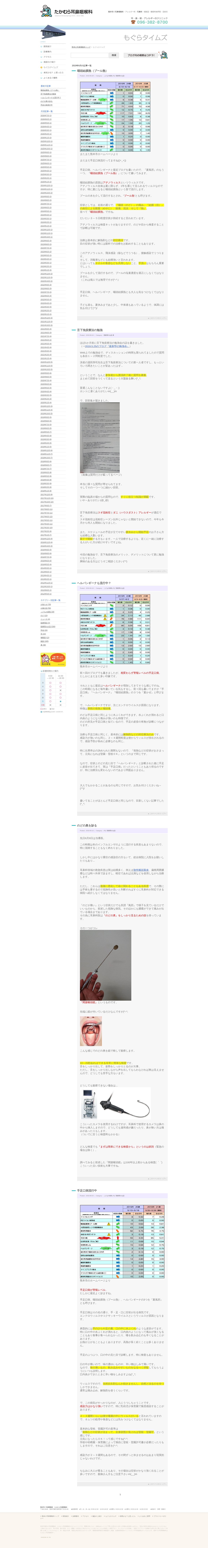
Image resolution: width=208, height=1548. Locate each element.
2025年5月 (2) (46, 167)
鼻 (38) (43, 645)
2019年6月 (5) (46, 428)
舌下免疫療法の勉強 (48, 94)
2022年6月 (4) (46, 296)
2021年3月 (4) (46, 351)
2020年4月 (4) (46, 392)
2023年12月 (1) (46, 230)
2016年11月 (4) (46, 542)
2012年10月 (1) (46, 587)
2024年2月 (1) (46, 222)
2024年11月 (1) (46, 189)
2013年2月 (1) (46, 579)
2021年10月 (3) (46, 325)
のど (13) (44, 616)
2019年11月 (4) (46, 410)
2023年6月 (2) (46, 252)
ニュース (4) (45, 619)
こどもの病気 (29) (47, 612)
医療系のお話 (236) (48, 627)
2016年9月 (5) (46, 550)
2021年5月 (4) (46, 344)
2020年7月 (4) (46, 381)
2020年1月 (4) (46, 403)
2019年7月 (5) (46, 425)
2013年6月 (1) (46, 572)
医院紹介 (66, 1516)
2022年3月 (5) (46, 307)
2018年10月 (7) (46, 458)
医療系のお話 (119, 76)
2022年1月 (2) (46, 314)
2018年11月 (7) (46, 454)
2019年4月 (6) (46, 436)
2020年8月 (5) (46, 377)
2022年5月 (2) (46, 300)
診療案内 (76, 1516)
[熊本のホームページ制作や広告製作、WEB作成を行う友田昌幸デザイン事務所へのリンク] (45, 1538)
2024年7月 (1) (46, 204)
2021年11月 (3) (46, 322)
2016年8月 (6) (46, 553)
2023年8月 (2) (46, 244)
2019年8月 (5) (46, 421)
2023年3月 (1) (46, 263)
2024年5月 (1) (46, 211)
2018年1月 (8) (46, 491)
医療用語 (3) (45, 623)
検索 (114, 55)
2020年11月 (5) (46, 366)
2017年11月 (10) (47, 498)
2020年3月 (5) (46, 395)
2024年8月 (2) (46, 200)
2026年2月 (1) (46, 134)
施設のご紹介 (97, 1516)
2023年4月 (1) (46, 259)
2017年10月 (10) (47, 502)
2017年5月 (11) (46, 520)
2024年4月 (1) (46, 215)
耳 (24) (43, 634)
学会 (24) (44, 630)
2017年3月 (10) (46, 528)
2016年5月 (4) (46, 564)
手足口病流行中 (46, 105)
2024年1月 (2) (46, 226)
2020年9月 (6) (46, 373)
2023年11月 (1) (46, 233)
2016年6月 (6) (46, 561)
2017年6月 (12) (46, 517)
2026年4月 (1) (46, 127)
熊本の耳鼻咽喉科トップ (81, 47)
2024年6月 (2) (46, 208)
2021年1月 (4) (46, 358)
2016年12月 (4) (46, 539)
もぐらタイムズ (110, 1516)
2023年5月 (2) (46, 255)
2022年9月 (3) (46, 285)
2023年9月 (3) (46, 241)
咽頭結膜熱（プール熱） (50, 90)
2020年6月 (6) (46, 384)
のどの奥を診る (46, 101)
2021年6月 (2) (46, 340)
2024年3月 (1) (46, 219)
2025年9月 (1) (46, 152)
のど (113, 76)
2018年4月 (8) (46, 480)
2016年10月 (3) (46, 546)
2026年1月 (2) (46, 138)
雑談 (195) (45, 641)
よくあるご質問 (144, 1516)
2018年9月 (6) (46, 461)
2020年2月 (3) (46, 399)
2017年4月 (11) (46, 524)
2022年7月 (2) (46, 292)
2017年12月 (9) (46, 495)
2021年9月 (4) (46, 329)
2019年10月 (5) (46, 414)
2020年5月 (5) (46, 388)
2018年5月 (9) (46, 476)
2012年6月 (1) (46, 590)
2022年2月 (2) (46, 311)
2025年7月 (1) (46, 160)
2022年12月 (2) (46, 274)
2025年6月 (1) (46, 163)
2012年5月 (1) (46, 594)
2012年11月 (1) (46, 583)
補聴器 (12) (45, 638)
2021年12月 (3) (46, 318)
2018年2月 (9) (46, 487)
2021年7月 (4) (46, 336)
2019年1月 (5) (46, 447)
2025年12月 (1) (46, 141)
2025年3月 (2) (46, 174)
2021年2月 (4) (46, 355)
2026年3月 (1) (46, 130)
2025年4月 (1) (46, 171)
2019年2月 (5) (46, 443)
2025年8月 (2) (46, 156)
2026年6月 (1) (46, 119)
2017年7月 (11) (46, 513)
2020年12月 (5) (46, 362)
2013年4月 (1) (46, 576)
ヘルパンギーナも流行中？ (51, 98)
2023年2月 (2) (46, 266)
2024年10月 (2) (46, 193)
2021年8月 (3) (46, 333)
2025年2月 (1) (46, 178)
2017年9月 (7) (46, 506)
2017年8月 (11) (46, 509)
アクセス (85, 1516)
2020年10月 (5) (46, 369)
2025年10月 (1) (46, 149)
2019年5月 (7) (46, 432)
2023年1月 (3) (46, 270)
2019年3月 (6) (46, 439)
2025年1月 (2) (46, 182)
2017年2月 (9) (46, 531)
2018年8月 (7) (46, 465)
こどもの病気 (107, 76)
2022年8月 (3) (46, 289)
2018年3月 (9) (46, 484)
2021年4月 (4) (46, 347)
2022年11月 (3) (46, 277)
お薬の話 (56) (46, 608)
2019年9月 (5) (46, 417)
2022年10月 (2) (46, 281)
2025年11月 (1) (46, 145)
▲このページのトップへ (158, 318)
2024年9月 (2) (46, 197)
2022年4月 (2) (46, 303)
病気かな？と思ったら (128, 1516)
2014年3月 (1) (46, 568)
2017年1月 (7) (46, 535)
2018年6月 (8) (46, 472)
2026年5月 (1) (46, 123)
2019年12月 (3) (46, 406)
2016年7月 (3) (46, 557)
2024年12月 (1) (46, 186)
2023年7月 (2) (46, 248)
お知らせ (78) (46, 605)
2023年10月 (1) (46, 237)
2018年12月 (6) (46, 450)
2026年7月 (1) (46, 116)
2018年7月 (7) (46, 469)
